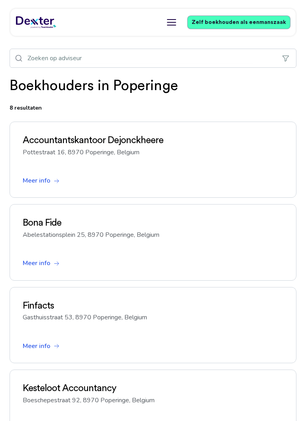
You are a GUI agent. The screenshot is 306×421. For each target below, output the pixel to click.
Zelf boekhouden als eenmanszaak (239, 22)
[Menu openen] (171, 22)
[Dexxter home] (36, 22)
